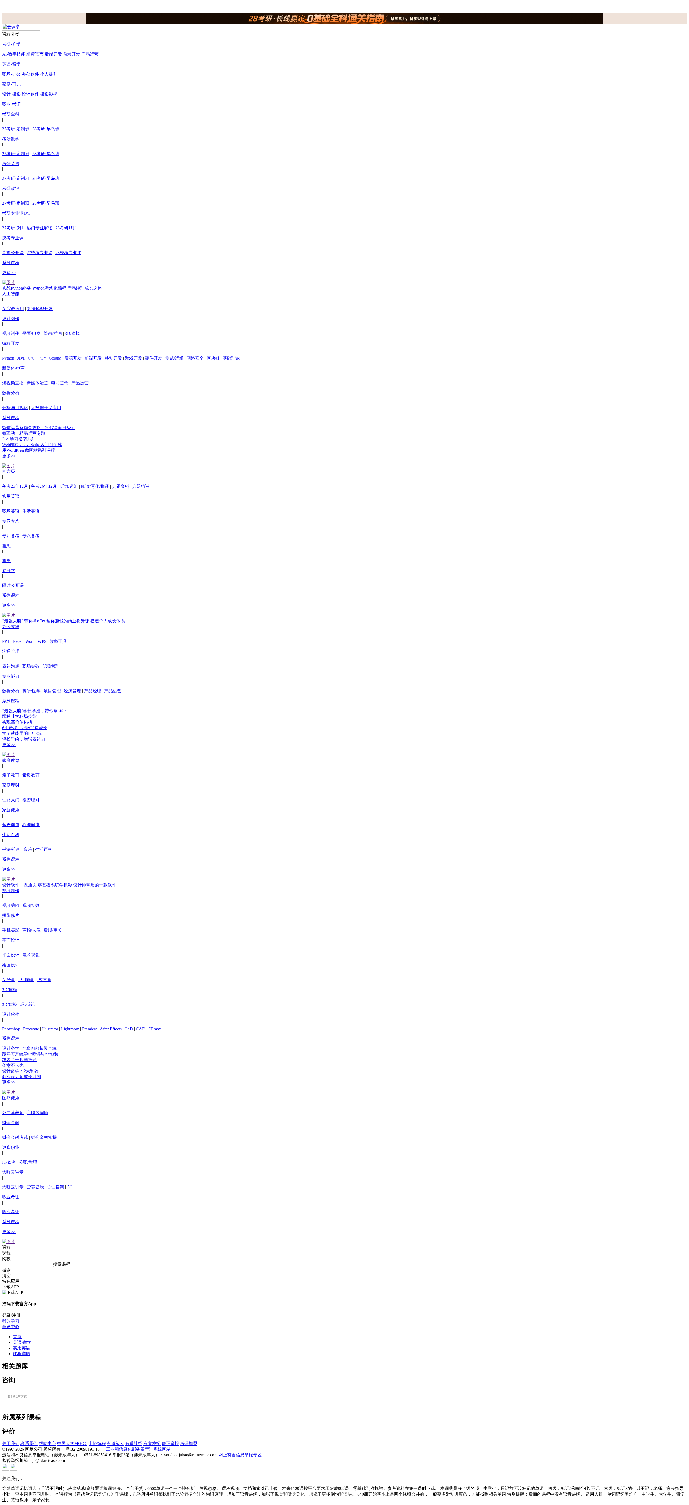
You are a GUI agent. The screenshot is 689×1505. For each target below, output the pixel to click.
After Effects (111, 1029)
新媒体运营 (37, 383)
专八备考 (31, 536)
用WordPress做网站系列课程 (28, 450)
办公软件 (30, 74)
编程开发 (10, 343)
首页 (17, 1336)
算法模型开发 (40, 308)
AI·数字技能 (13, 54)
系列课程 (10, 262)
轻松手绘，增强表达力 (23, 739)
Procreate (31, 1029)
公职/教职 (28, 1162)
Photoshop (11, 1029)
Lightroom (70, 1029)
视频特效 (31, 905)
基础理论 (231, 358)
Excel (17, 641)
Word (30, 641)
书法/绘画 (11, 849)
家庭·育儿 (11, 84)
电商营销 (59, 383)
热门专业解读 (39, 228)
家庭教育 (10, 760)
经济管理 (72, 691)
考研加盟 (188, 1443)
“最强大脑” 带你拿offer (23, 621)
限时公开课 (13, 585)
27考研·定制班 (15, 129)
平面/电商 (31, 333)
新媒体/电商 (13, 368)
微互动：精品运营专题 (23, 433)
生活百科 (10, 834)
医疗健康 (10, 1098)
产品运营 (90, 54)
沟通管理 (10, 651)
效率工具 (58, 641)
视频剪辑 (10, 905)
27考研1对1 (13, 228)
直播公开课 (13, 252)
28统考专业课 (68, 252)
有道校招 (152, 1443)
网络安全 (195, 358)
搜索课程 (61, 1264)
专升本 (8, 570)
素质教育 (31, 775)
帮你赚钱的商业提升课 (67, 621)
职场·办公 (11, 74)
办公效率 (10, 626)
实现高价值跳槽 (17, 722)
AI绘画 (8, 979)
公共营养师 (13, 1112)
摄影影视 (48, 94)
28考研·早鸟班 (45, 129)
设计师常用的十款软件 (94, 885)
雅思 (6, 545)
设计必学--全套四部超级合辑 (29, 1048)
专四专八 (10, 521)
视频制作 (10, 333)
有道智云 (115, 1443)
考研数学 (10, 138)
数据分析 (10, 393)
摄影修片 (10, 915)
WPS (42, 641)
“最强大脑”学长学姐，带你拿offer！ (36, 710)
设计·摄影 (11, 94)
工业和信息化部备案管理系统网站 (138, 1449)
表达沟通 (10, 666)
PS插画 (44, 979)
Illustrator (50, 1029)
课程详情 (21, 1353)
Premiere (89, 1029)
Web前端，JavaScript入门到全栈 (32, 444)
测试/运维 (174, 358)
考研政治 (10, 188)
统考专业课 (13, 238)
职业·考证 (11, 104)
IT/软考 (9, 1162)
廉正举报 (170, 1443)
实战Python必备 (16, 288)
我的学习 (10, 1321)
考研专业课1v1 (16, 213)
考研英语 (10, 163)
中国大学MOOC (72, 1443)
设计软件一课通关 (19, 885)
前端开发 (71, 54)
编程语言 (35, 54)
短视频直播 (13, 383)
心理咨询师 (37, 1112)
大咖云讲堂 (13, 1172)
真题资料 (120, 486)
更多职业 (10, 1147)
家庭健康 (10, 810)
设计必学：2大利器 (20, 1071)
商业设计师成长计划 (21, 1076)
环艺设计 (28, 1004)
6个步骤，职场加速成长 (24, 727)
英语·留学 (11, 64)
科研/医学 (31, 691)
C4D (129, 1029)
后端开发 (53, 54)
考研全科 (10, 114)
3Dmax (154, 1029)
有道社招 (133, 1443)
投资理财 (31, 800)
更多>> (9, 272)
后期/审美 (53, 930)
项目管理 (52, 691)
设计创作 (10, 318)
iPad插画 (26, 979)
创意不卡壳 (13, 1065)
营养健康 (10, 824)
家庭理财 (10, 785)
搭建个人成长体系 (107, 621)
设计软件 (30, 94)
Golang (55, 358)
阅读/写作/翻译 (95, 486)
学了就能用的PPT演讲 (23, 733)
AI (69, 1187)
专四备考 (10, 536)
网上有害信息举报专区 (240, 1455)
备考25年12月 (15, 486)
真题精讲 (140, 486)
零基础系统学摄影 (55, 885)
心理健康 (31, 824)
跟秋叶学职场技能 (19, 716)
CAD (140, 1029)
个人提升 (48, 74)
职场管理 (51, 666)
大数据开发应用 (46, 407)
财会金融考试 (15, 1137)
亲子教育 (10, 775)
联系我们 (29, 1443)
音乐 (27, 849)
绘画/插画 (53, 333)
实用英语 (10, 496)
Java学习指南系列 (19, 439)
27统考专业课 (39, 252)
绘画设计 (10, 965)
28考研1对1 (66, 228)
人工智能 (10, 294)
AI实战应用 (13, 308)
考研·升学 (11, 44)
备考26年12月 (44, 486)
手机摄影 (10, 930)
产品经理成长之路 (84, 288)
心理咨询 (55, 1187)
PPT (6, 641)
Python (8, 358)
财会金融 (10, 1122)
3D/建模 (72, 333)
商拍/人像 (31, 930)
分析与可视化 (15, 407)
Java (21, 358)
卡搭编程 (97, 1443)
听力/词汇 (69, 486)
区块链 (213, 358)
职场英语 (10, 511)
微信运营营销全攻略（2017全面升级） (38, 427)
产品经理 (92, 691)
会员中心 (10, 1326)
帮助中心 (47, 1443)
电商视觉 (31, 955)
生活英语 (31, 511)
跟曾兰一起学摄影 (19, 1059)
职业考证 (10, 1197)
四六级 (8, 471)
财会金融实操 (44, 1137)
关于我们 (10, 1443)
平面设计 (10, 940)
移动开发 (113, 358)
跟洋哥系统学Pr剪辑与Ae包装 (30, 1054)
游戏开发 (133, 358)
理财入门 (10, 800)
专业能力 (10, 676)
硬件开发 (153, 358)
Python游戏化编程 (49, 288)
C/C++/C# (37, 358)
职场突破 (31, 666)
